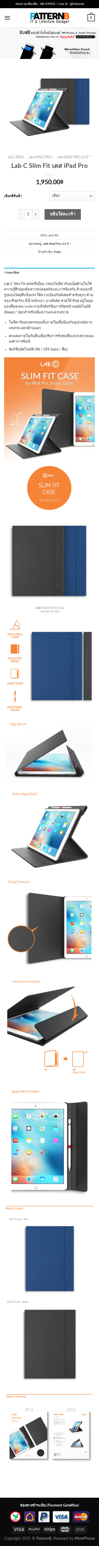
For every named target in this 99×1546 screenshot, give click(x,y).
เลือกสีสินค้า (13, 196)
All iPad (16, 157)
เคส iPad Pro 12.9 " (74, 157)
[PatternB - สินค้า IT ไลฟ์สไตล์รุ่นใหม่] (49, 18)
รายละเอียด (11, 272)
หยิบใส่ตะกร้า (63, 214)
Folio (57, 252)
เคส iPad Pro (40, 157)
